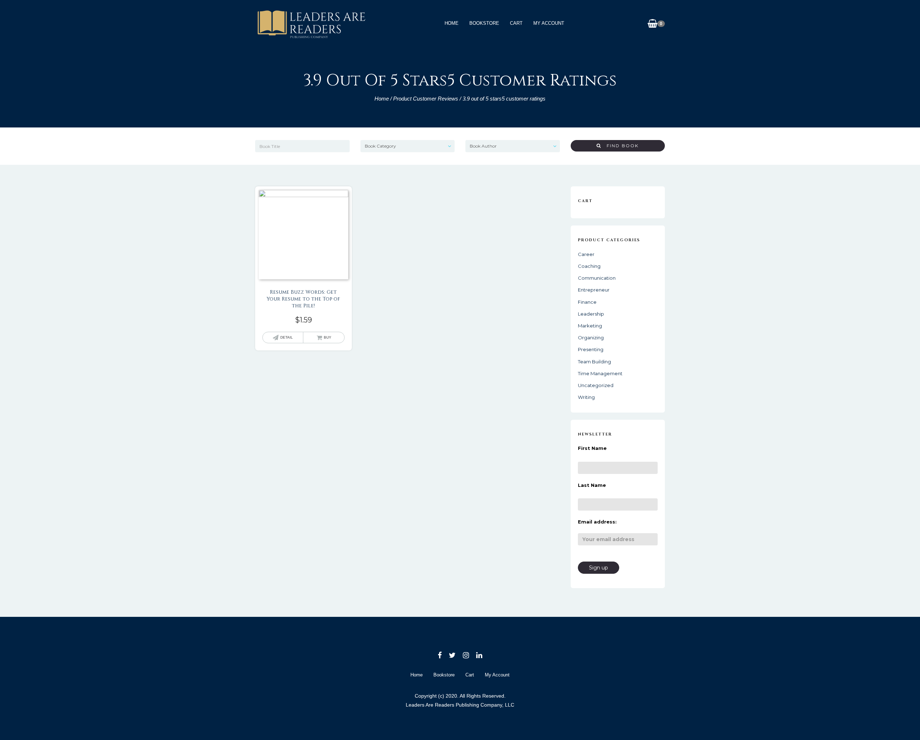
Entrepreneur (594, 290)
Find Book (620, 145)
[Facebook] (440, 655)
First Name (592, 448)
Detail (286, 337)
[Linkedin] (479, 655)
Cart (516, 23)
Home (452, 23)
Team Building (594, 361)
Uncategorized (595, 385)
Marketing (590, 326)
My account (548, 23)
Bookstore (484, 23)
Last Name (592, 485)
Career (586, 254)
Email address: (597, 522)
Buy (327, 337)
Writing (586, 397)
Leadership (591, 314)
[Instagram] (466, 655)
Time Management (600, 373)
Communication (597, 278)
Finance (587, 302)
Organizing (591, 337)
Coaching (589, 266)
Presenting (590, 349)
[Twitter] (452, 655)
